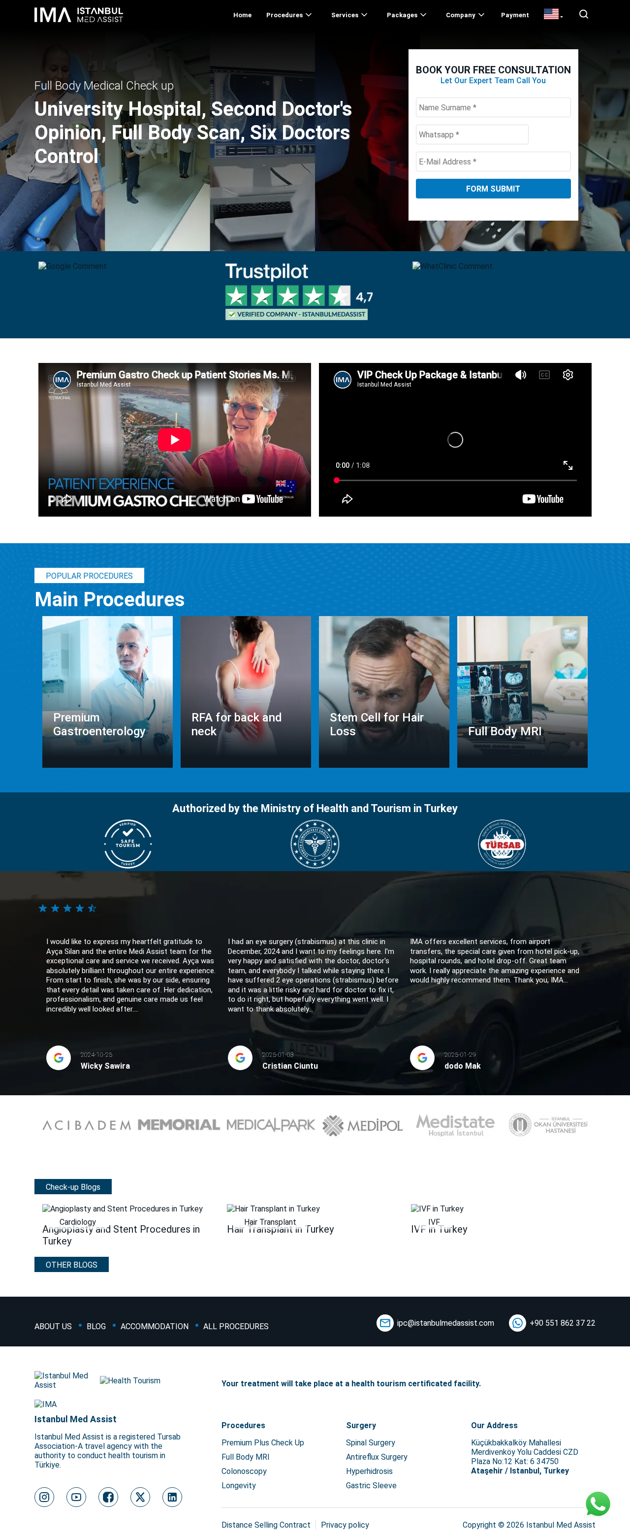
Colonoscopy (244, 1471)
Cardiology (78, 1222)
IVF (434, 1222)
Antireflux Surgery (377, 1457)
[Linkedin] (172, 1497)
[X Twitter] (140, 1497)
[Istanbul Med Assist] (78, 22)
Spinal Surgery (370, 1442)
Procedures (284, 15)
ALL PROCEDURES (236, 1326)
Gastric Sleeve (371, 1485)
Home (242, 15)
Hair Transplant (270, 1222)
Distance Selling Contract (266, 1525)
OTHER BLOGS (71, 1265)
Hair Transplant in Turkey (280, 1229)
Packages (402, 15)
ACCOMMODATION (155, 1326)
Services (344, 15)
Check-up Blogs (73, 1187)
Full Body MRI (245, 1457)
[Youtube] (76, 1497)
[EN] (553, 15)
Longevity (238, 1485)
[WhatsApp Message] (598, 1505)
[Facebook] (108, 1497)
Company (460, 15)
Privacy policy (345, 1525)
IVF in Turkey (439, 1229)
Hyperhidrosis (369, 1471)
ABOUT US (53, 1326)
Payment (515, 15)
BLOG (96, 1326)
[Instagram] (44, 1497)
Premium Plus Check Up (262, 1442)
